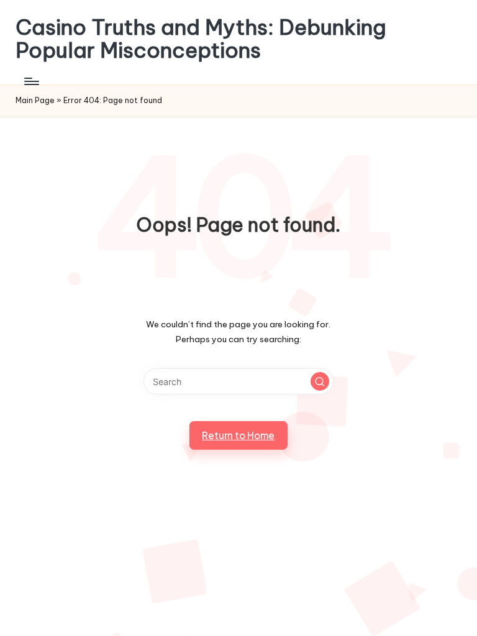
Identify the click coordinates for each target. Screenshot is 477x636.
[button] (320, 381)
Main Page (35, 100)
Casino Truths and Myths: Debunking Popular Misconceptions (201, 39)
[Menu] (30, 81)
